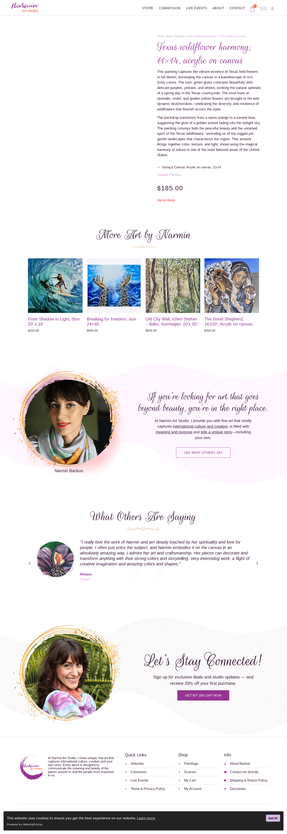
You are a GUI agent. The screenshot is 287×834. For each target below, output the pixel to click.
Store (147, 8)
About (218, 8)
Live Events (196, 8)
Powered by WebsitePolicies (25, 824)
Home (160, 36)
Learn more (146, 818)
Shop (169, 36)
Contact (237, 8)
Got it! (273, 818)
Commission (170, 8)
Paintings (179, 36)
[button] (30, 563)
